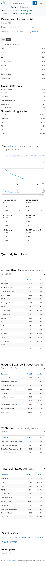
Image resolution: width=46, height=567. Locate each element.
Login (41, 3)
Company (15, 7)
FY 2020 (22, 537)
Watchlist (35, 32)
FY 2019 (31, 537)
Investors (25, 7)
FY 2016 (13, 542)
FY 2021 (13, 537)
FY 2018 (40, 537)
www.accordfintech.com (12, 560)
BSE (8, 39)
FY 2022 (5, 537)
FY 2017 (5, 542)
